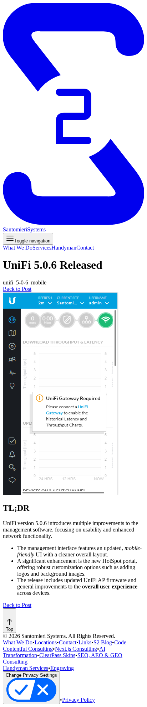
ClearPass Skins (57, 655)
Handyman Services (25, 668)
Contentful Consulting (28, 649)
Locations (46, 642)
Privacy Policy (78, 700)
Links (84, 642)
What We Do (17, 248)
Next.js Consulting (76, 649)
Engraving (62, 668)
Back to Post (17, 289)
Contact (85, 248)
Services (41, 248)
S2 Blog (102, 642)
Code (120, 642)
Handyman (63, 248)
